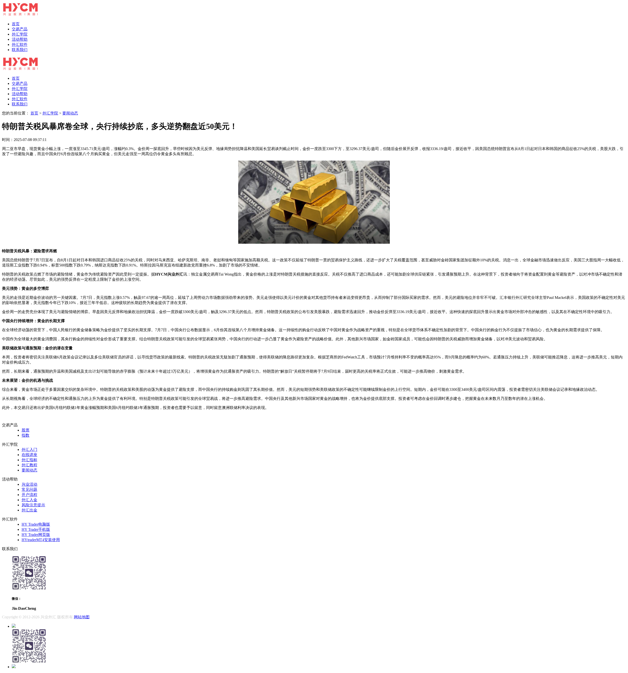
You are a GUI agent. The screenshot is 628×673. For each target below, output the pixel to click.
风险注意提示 (33, 505)
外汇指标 (29, 460)
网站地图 (82, 617)
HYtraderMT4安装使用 (41, 540)
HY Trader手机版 (36, 529)
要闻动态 (70, 113)
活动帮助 (19, 39)
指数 (25, 435)
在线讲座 (29, 455)
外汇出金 (29, 510)
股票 (25, 430)
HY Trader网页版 (36, 535)
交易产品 (19, 29)
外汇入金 (29, 500)
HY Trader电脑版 (36, 524)
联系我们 (19, 50)
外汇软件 (19, 44)
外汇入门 (29, 449)
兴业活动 (29, 484)
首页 (16, 24)
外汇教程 (29, 465)
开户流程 (29, 495)
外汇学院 (19, 34)
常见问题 (29, 489)
